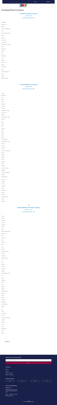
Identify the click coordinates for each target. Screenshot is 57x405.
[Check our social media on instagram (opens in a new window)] (16, 1)
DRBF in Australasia (9, 374)
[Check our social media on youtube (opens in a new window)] (19, 1)
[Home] (23, 5)
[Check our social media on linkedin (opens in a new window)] (14, 1)
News (7, 369)
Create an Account (9, 372)
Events (7, 371)
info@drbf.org (10, 395)
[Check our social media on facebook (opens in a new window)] (12, 1)
